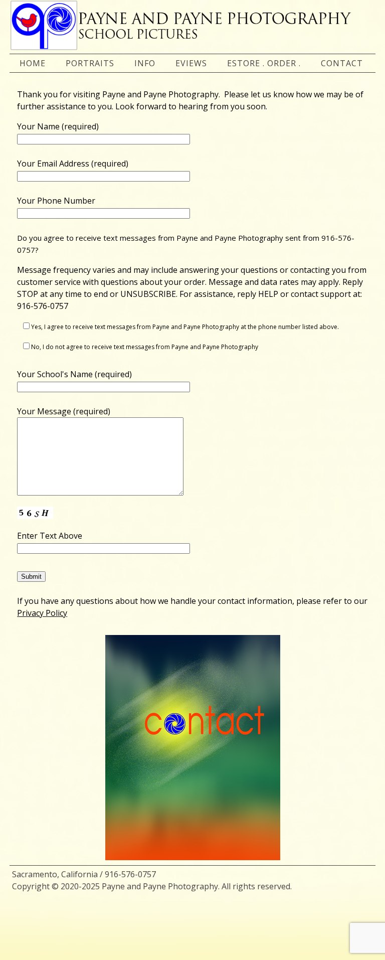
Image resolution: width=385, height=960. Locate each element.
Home (33, 63)
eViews (191, 63)
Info (144, 63)
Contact (342, 63)
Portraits (90, 63)
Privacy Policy (42, 612)
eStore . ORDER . (264, 63)
